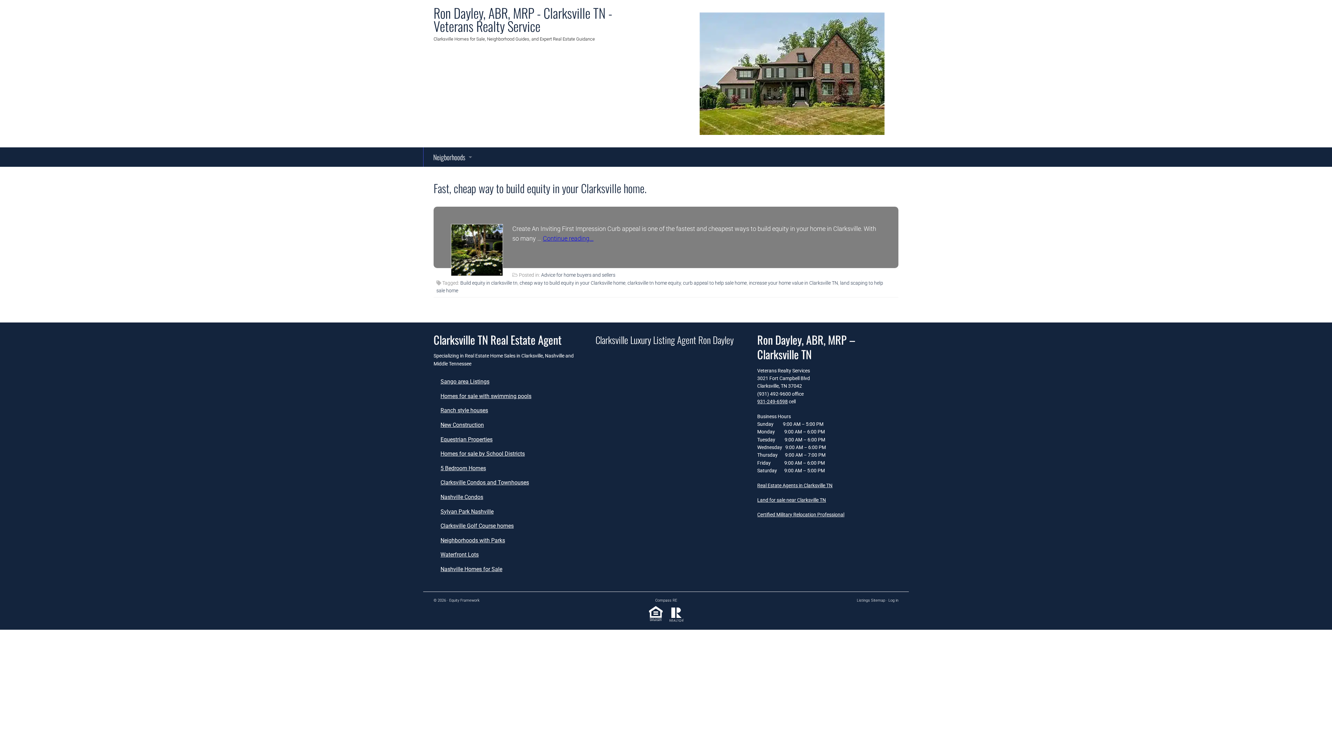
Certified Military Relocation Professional (800, 514)
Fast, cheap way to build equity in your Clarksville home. (540, 188)
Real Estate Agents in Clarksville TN (794, 485)
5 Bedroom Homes (463, 468)
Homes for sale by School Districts (483, 453)
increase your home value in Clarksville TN (793, 283)
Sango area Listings (465, 381)
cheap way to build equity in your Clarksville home (572, 283)
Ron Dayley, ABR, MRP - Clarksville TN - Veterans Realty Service (523, 19)
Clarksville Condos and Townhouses (485, 482)
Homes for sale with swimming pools (486, 396)
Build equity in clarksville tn (489, 283)
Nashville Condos (462, 497)
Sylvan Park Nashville (467, 511)
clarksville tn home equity (654, 283)
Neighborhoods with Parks (473, 540)
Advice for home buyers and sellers (578, 275)
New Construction (462, 425)
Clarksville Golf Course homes (477, 526)
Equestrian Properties (467, 439)
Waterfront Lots (460, 554)
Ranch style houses (464, 410)
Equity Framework (464, 600)
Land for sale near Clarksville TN (791, 500)
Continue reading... (568, 238)
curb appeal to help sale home (715, 283)
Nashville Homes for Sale (471, 569)
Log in (893, 600)
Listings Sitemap (871, 600)
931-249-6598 (772, 401)
